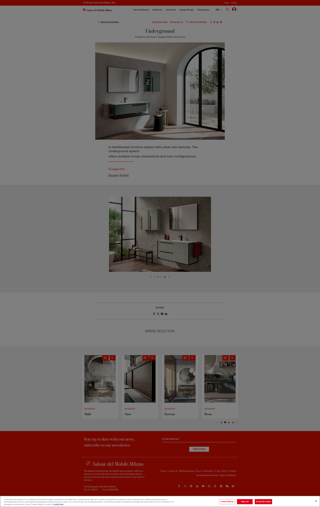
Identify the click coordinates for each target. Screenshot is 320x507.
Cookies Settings (227, 501)
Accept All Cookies (263, 501)
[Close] (316, 501)
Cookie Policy (58, 504)
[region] (160, 501)
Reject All (244, 501)
